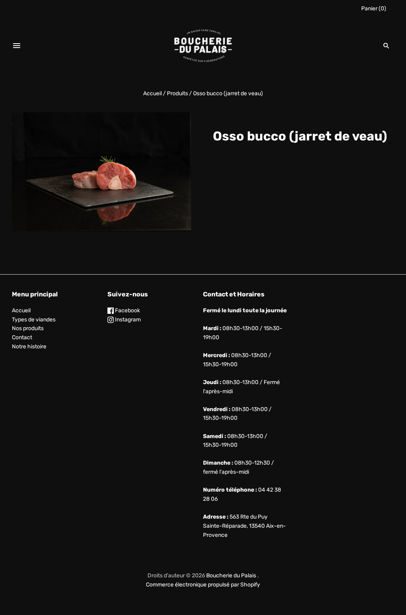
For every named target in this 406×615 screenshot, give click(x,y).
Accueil (152, 93)
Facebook (127, 310)
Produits (177, 93)
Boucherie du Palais (231, 575)
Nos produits (28, 328)
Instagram (127, 319)
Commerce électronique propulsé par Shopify (203, 584)
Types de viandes (34, 319)
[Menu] (16, 45)
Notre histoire (29, 346)
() (373, 8)
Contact (22, 337)
